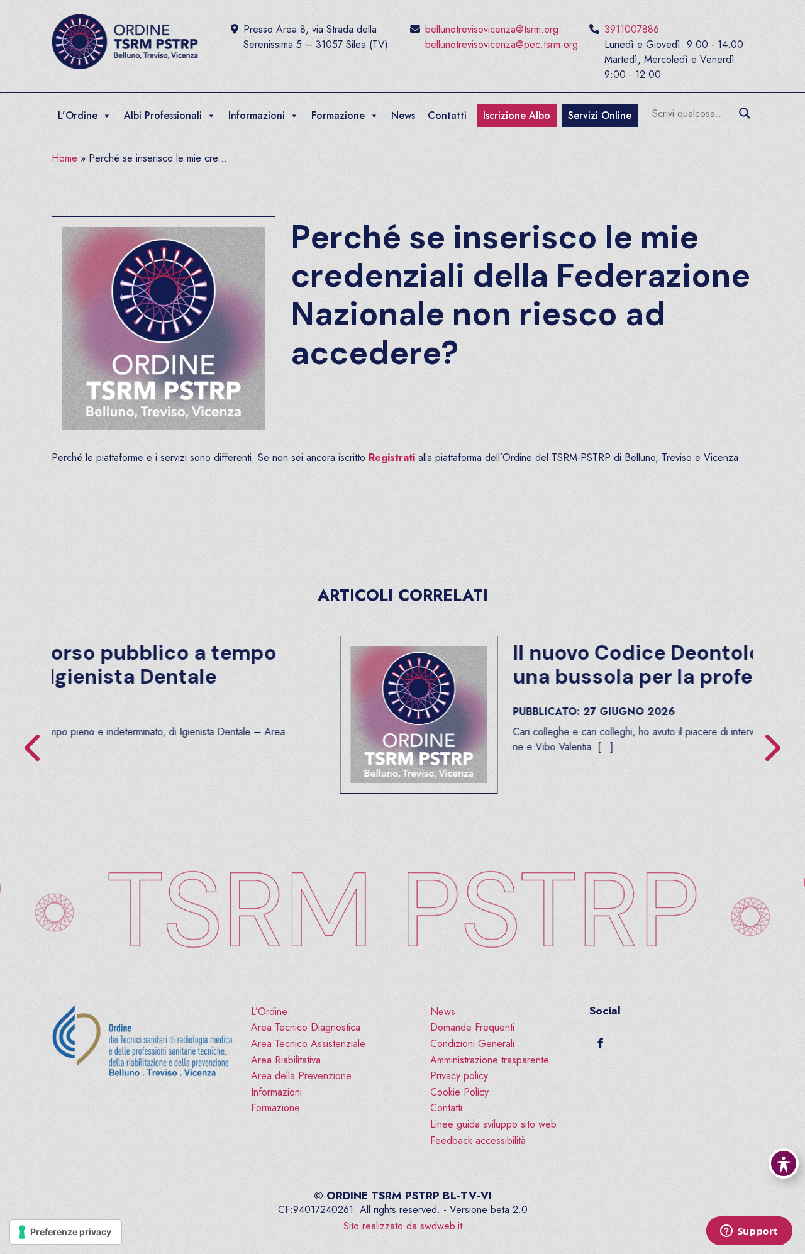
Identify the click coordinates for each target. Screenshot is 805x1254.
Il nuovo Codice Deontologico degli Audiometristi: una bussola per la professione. (483, 665)
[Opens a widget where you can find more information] (749, 1232)
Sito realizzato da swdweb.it (402, 1226)
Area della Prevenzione (301, 1075)
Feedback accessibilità (478, 1140)
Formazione (338, 115)
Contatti (447, 115)
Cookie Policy (459, 1092)
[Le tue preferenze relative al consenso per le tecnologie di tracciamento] (65, 1232)
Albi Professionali (163, 115)
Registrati (392, 457)
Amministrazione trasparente (489, 1060)
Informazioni (256, 115)
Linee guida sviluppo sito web (493, 1124)
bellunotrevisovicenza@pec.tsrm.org (501, 44)
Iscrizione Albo (516, 115)
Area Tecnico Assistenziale (308, 1043)
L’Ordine (77, 115)
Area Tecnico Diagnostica (305, 1027)
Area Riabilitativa (286, 1060)
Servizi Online (599, 115)
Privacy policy (459, 1075)
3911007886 (631, 29)
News (403, 115)
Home (64, 158)
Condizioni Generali (472, 1043)
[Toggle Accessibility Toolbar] (784, 1163)
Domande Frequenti (472, 1027)
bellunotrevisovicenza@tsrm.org (491, 29)
